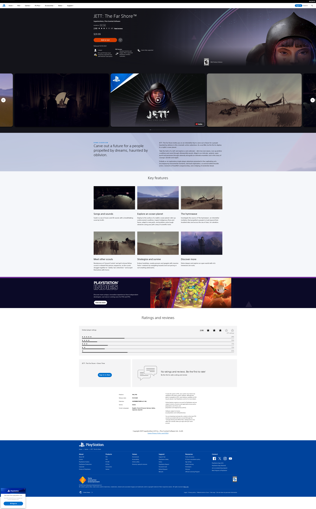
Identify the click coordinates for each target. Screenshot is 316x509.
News (60, 5)
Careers (81, 459)
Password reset (163, 466)
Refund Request (163, 469)
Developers (188, 466)
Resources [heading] (189, 454)
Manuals (161, 471)
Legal (185, 492)
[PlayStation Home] (4, 5)
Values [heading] (134, 454)
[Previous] (3, 100)
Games (27, 5)
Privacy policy (192, 492)
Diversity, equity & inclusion (139, 464)
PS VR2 (107, 462)
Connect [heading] (215, 454)
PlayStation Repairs (164, 464)
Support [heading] (162, 454)
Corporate (81, 466)
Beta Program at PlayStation (219, 470)
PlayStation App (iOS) (217, 463)
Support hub (162, 457)
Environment (135, 457)
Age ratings (188, 462)
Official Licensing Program (192, 471)
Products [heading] (109, 454)
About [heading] (81, 454)
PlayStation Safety (163, 459)
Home (80, 449)
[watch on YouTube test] (199, 124)
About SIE (81, 457)
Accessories (49, 5)
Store (10, 5)
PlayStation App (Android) (219, 465)
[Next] (312, 100)
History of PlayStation (85, 469)
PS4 (107, 459)
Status (160, 462)
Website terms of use (203, 492)
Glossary (187, 469)
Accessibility (135, 459)
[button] (158, 100)
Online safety (135, 462)
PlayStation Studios (84, 462)
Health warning (189, 464)
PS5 (18, 5)
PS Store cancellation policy (192, 459)
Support (70, 5)
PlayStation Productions (85, 464)
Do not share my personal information (227, 492)
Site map (212, 492)
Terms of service (189, 457)
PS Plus (37, 5)
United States (86, 492)
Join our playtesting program (219, 468)
